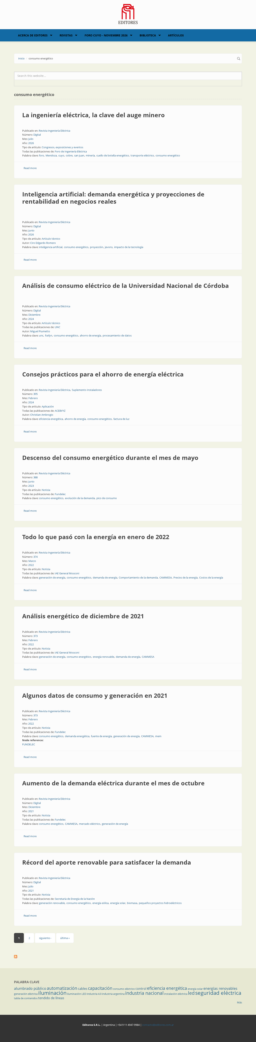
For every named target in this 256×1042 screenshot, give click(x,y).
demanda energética (77, 736)
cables (82, 988)
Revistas (66, 35)
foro (41, 155)
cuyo (61, 155)
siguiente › (45, 938)
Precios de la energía (185, 577)
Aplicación (48, 406)
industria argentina (113, 994)
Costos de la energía (211, 577)
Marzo (32, 561)
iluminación (52, 992)
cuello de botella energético (112, 155)
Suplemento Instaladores (87, 390)
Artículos (176, 35)
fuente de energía (101, 736)
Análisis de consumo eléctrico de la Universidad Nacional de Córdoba (125, 285)
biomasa (132, 903)
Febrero (33, 398)
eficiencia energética (51, 419)
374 (35, 557)
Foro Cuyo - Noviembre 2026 (106, 35)
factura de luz (121, 419)
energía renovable (103, 657)
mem (158, 736)
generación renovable (52, 903)
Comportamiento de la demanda (138, 577)
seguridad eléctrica (218, 992)
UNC (57, 327)
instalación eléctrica (175, 994)
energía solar (117, 903)
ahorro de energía (90, 335)
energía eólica (100, 903)
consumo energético (168, 155)
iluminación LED (76, 994)
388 (35, 477)
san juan (79, 155)
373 (35, 636)
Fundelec (60, 494)
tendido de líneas (51, 998)
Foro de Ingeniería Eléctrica (71, 151)
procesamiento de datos (117, 335)
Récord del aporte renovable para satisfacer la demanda (106, 862)
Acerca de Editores (33, 35)
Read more (30, 168)
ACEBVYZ (60, 410)
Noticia (46, 490)
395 (35, 394)
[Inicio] (128, 13)
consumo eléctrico (124, 989)
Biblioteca (148, 35)
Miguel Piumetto (40, 331)
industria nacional (144, 993)
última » (65, 938)
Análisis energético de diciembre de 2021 (83, 616)
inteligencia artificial (50, 247)
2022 (31, 565)
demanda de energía (105, 577)
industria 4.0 (94, 994)
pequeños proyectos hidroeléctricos (160, 903)
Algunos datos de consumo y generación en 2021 (94, 695)
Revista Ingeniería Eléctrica (54, 130)
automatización (62, 988)
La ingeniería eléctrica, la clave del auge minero (93, 115)
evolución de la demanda (80, 498)
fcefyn (48, 335)
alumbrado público (30, 988)
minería (90, 155)
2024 (31, 319)
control (140, 988)
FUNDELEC (28, 744)
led (191, 993)
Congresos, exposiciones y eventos (62, 147)
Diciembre (34, 314)
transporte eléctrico (142, 155)
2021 (31, 811)
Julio (30, 139)
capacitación (100, 988)
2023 (31, 485)
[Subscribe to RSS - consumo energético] (128, 956)
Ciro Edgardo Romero (43, 243)
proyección (96, 247)
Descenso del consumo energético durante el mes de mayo (110, 457)
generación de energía (52, 577)
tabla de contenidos (26, 998)
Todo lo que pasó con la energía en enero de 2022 (95, 537)
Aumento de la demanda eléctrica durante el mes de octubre (113, 783)
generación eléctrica (26, 994)
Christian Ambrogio (41, 414)
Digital (37, 134)
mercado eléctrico (89, 824)
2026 (31, 143)
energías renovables (220, 988)
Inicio (21, 58)
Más (239, 1002)
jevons (109, 247)
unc (41, 335)
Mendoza (51, 155)
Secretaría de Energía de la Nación (75, 899)
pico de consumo (106, 498)
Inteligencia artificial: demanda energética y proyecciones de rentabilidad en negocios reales (113, 197)
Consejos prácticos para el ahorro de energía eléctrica (103, 374)
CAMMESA (165, 577)
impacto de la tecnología (128, 247)
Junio (31, 230)
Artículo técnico (51, 238)
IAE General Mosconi (67, 573)
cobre (69, 155)
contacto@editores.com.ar (158, 1025)
